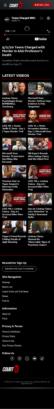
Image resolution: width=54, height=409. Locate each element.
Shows (5, 296)
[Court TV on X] (27, 358)
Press (4, 318)
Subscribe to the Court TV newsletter (19, 269)
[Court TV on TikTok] (42, 358)
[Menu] (4, 5)
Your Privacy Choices (11, 345)
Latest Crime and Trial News (15, 291)
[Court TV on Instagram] (20, 358)
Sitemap (6, 282)
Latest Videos (15, 76)
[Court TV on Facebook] (12, 358)
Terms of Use (8, 341)
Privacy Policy (8, 336)
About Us (6, 314)
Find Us (5, 300)
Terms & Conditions (11, 331)
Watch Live (42, 5)
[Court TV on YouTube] (35, 358)
